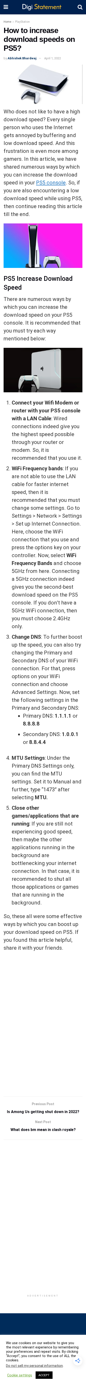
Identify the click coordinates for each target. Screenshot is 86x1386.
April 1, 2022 (52, 58)
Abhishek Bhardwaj (22, 58)
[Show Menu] (6, 7)
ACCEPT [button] (44, 1375)
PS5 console (51, 183)
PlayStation (22, 21)
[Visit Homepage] (42, 7)
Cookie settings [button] (19, 1375)
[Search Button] (80, 7)
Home (7, 21)
